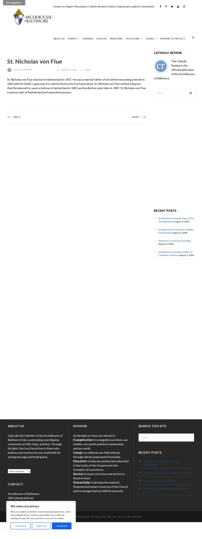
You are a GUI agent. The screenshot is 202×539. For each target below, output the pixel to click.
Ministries (116, 38)
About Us (59, 38)
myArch (136, 6)
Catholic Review (96, 6)
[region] (41, 517)
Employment (123, 6)
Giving (150, 38)
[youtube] (178, 6)
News (88, 70)
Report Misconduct (76, 6)
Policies (111, 6)
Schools (101, 38)
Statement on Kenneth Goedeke (174, 240)
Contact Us (59, 6)
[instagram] (184, 6)
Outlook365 (147, 6)
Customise (20, 525)
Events (72, 38)
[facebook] (160, 6)
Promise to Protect (172, 38)
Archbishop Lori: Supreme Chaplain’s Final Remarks (168, 472)
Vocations (132, 38)
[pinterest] (166, 6)
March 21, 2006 (69, 70)
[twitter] (172, 6)
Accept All (62, 525)
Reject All (41, 525)
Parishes (88, 38)
